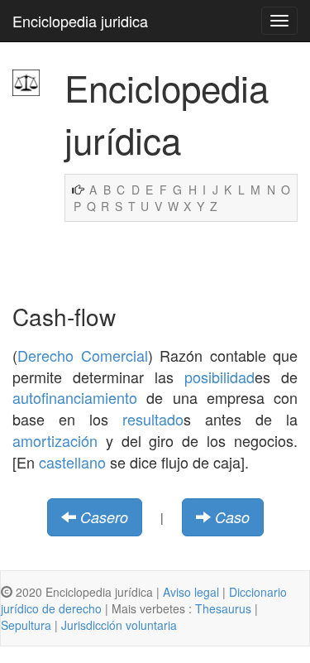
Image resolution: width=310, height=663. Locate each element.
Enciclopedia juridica (80, 20)
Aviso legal (191, 592)
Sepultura (26, 625)
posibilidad (219, 376)
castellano (72, 462)
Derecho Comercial (82, 355)
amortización (55, 440)
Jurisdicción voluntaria (119, 625)
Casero (104, 517)
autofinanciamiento (74, 397)
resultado (153, 419)
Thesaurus (223, 608)
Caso (232, 517)
